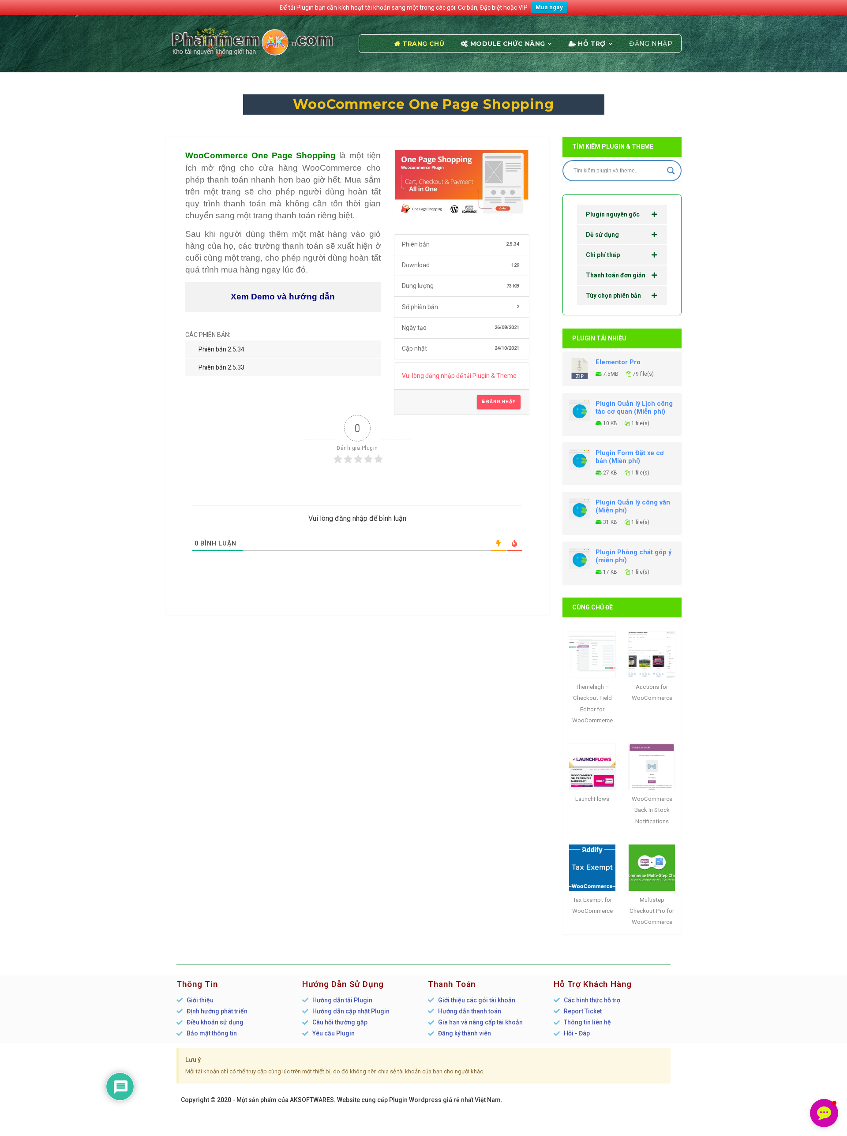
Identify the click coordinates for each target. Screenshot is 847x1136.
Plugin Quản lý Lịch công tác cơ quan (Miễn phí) (634, 407)
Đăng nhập (650, 44)
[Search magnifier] (671, 170)
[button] (824, 1113)
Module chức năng (507, 44)
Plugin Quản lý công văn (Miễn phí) (633, 506)
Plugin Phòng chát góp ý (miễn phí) (633, 556)
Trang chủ (423, 44)
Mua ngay (549, 7)
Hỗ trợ (592, 44)
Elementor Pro (618, 362)
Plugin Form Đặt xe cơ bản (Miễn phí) (630, 457)
